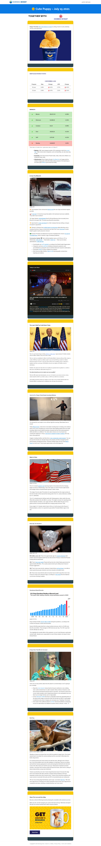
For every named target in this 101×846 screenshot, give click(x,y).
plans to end (51, 209)
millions (44, 162)
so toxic (53, 701)
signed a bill (50, 251)
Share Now (35, 832)
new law (34, 214)
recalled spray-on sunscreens (50, 227)
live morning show (43, 306)
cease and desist (42, 223)
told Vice (63, 779)
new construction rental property (58, 438)
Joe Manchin (56, 159)
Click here (61, 229)
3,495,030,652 (40, 241)
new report (58, 574)
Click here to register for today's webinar (55, 433)
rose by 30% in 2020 (46, 621)
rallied (40, 249)
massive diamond (61, 556)
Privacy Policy (57, 843)
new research (41, 688)
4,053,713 (52, 239)
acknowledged (42, 218)
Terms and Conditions (66, 843)
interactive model (40, 696)
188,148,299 (39, 239)
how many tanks (40, 562)
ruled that (45, 246)
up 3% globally (45, 244)
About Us (47, 843)
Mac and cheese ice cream (45, 26)
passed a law (41, 486)
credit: (31, 206)
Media (51, 843)
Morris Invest (36, 426)
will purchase (60, 568)
